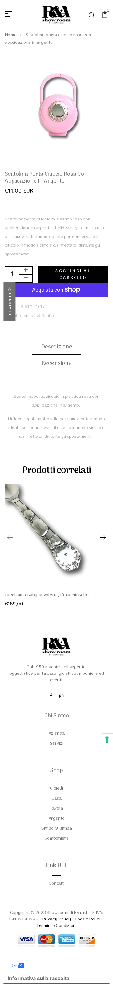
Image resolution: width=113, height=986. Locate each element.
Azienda (57, 733)
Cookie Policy (88, 919)
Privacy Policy (56, 919)
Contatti (57, 883)
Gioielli (56, 788)
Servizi (56, 743)
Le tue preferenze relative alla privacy (63, 965)
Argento (57, 818)
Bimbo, (15, 315)
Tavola (56, 808)
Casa (56, 798)
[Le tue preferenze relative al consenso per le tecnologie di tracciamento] (107, 740)
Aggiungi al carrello (73, 274)
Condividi (9, 304)
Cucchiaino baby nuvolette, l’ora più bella (47, 595)
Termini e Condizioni (57, 925)
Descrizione (56, 347)
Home (11, 35)
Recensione (56, 363)
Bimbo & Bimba (38, 315)
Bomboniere (56, 838)
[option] (56, 550)
